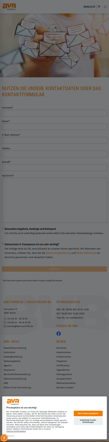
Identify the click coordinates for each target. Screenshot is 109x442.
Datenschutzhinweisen (16, 431)
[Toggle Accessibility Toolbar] (4, 437)
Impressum (10, 436)
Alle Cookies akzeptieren (88, 413)
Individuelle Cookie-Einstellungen (88, 421)
